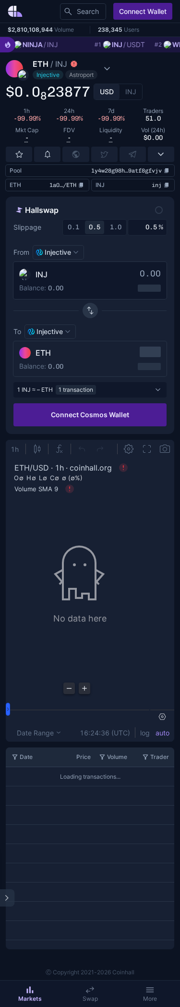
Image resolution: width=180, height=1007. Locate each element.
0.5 (94, 227)
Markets (30, 998)
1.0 (115, 227)
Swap (90, 998)
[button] (76, 68)
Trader (159, 756)
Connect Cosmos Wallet (90, 414)
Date (26, 756)
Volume (117, 756)
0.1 (73, 227)
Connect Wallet (143, 11)
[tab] (107, 91)
